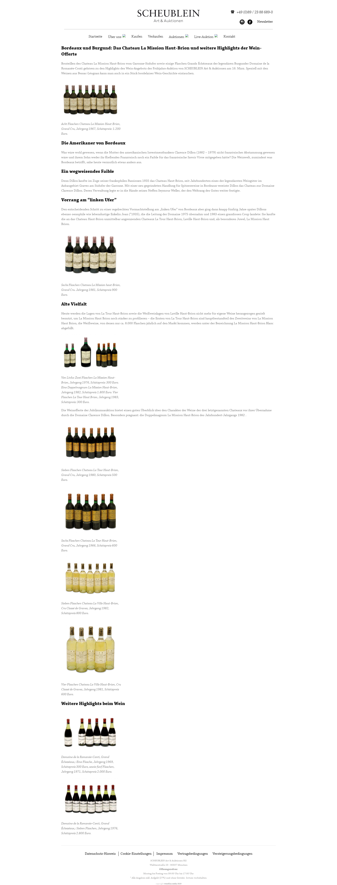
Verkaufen (155, 36)
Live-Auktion (203, 37)
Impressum (164, 854)
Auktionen (176, 37)
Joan (124, 214)
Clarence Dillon (185, 152)
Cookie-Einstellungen (136, 854)
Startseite (95, 36)
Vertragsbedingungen (192, 854)
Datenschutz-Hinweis (100, 854)
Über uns (114, 37)
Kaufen (136, 36)
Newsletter (265, 22)
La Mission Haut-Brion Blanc (253, 323)
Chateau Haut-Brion (169, 181)
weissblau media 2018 (172, 883)
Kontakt (229, 36)
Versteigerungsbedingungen (232, 854)
